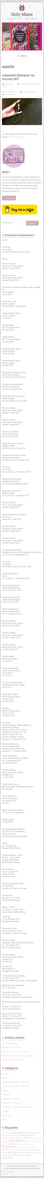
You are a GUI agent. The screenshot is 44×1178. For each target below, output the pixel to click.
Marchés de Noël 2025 (11, 1047)
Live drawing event (9, 1043)
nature (26, 1149)
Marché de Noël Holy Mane (13, 1060)
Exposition (6, 1094)
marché (6, 1149)
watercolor (7, 1157)
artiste (28, 1133)
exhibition (5, 1141)
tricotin (35, 92)
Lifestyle (5, 1111)
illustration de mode (23, 1147)
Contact (5, 1174)
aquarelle (15, 1132)
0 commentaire (9, 94)
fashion (26, 1141)
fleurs (15, 1144)
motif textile (19, 1150)
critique (5, 1090)
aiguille (24, 92)
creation (12, 1138)
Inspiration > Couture (10, 1099)
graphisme (23, 1144)
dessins (33, 1138)
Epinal (38, 1138)
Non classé (6, 1115)
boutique (15, 1135)
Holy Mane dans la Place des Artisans (17, 1056)
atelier (4, 1078)
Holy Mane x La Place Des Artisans (16, 1051)
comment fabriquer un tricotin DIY (18, 77)
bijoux (9, 1135)
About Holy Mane (8, 1171)
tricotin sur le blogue (16, 137)
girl (18, 1144)
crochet (17, 1138)
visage (21, 1155)
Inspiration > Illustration (11, 1103)
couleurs (32, 1135)
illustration (9, 1146)
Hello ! (6, 172)
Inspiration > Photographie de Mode (16, 1107)
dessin (27, 1137)
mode (12, 1150)
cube (21, 1138)
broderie (24, 1135)
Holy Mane (22, 14)
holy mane (30, 1144)
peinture (13, 1152)
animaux (5, 1133)
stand (29, 1152)
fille (10, 1144)
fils (31, 92)
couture (5, 1138)
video (4, 1119)
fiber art (5, 1144)
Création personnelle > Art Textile (15, 1082)
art (22, 1132)
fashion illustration (36, 1141)
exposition (15, 1141)
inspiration (33, 1147)
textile (9, 1155)
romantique (22, 1153)
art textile (35, 1133)
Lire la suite (8, 198)
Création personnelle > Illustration (15, 1086)
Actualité (5, 1074)
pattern (32, 1150)
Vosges (27, 1155)
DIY (28, 92)
